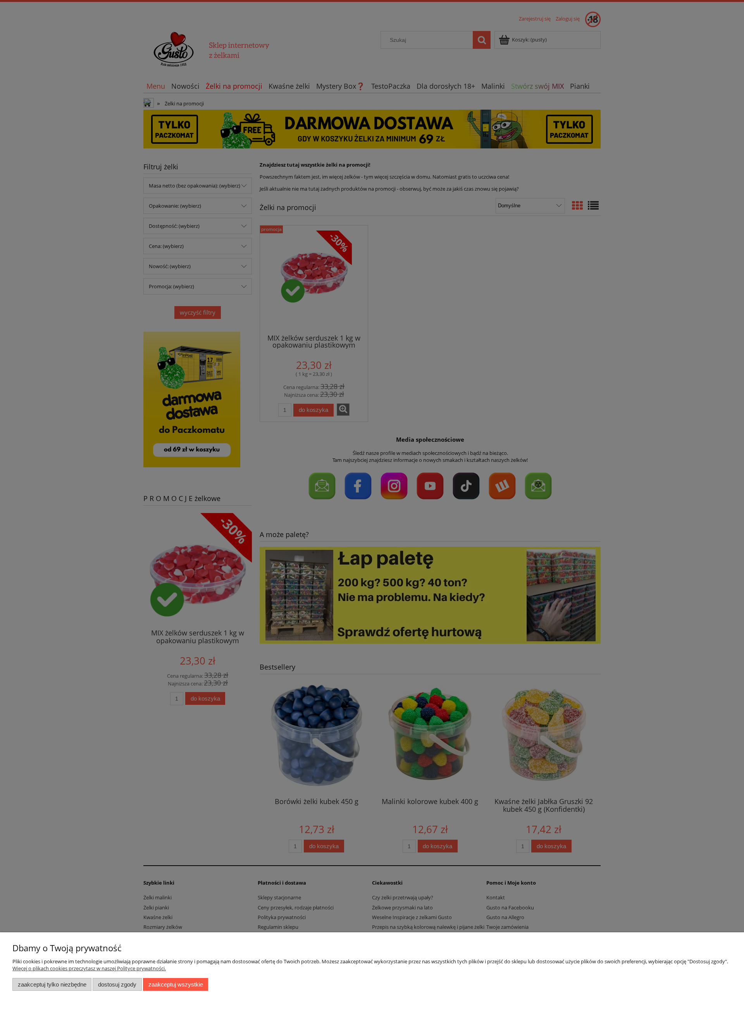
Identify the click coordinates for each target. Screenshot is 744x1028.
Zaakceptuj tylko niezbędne (52, 984)
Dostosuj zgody (117, 984)
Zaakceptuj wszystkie (175, 984)
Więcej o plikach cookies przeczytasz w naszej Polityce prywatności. (89, 968)
